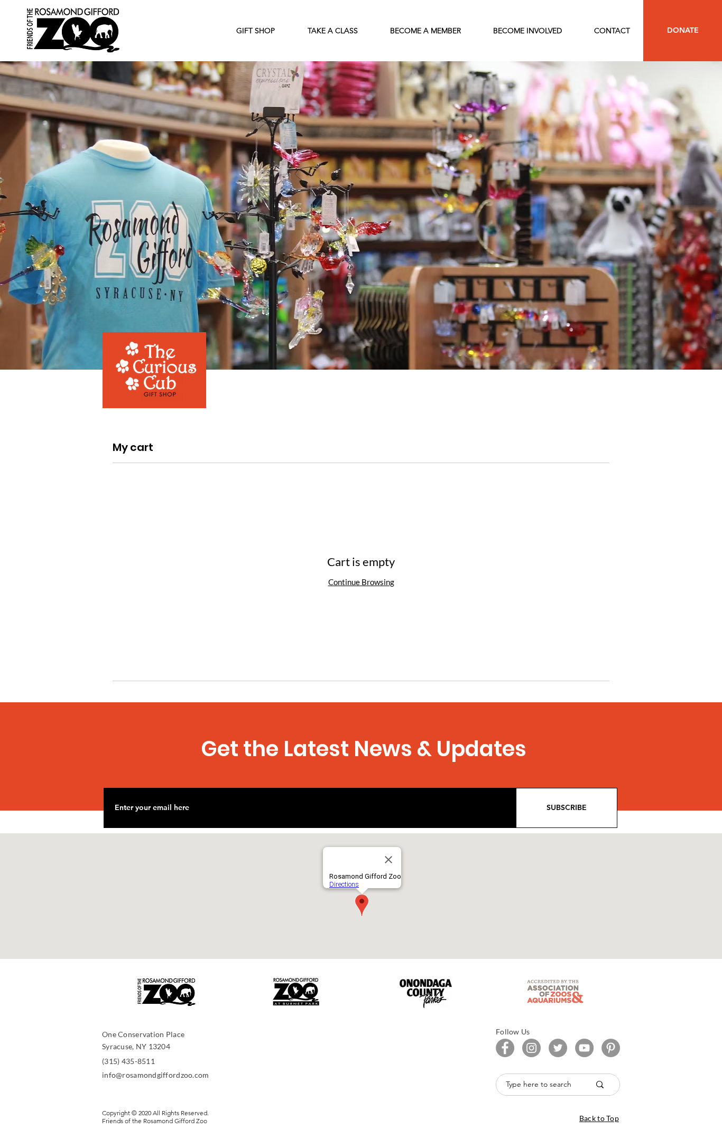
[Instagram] (531, 1048)
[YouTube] (584, 1048)
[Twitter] (558, 1048)
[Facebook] (505, 1048)
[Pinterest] (610, 1048)
